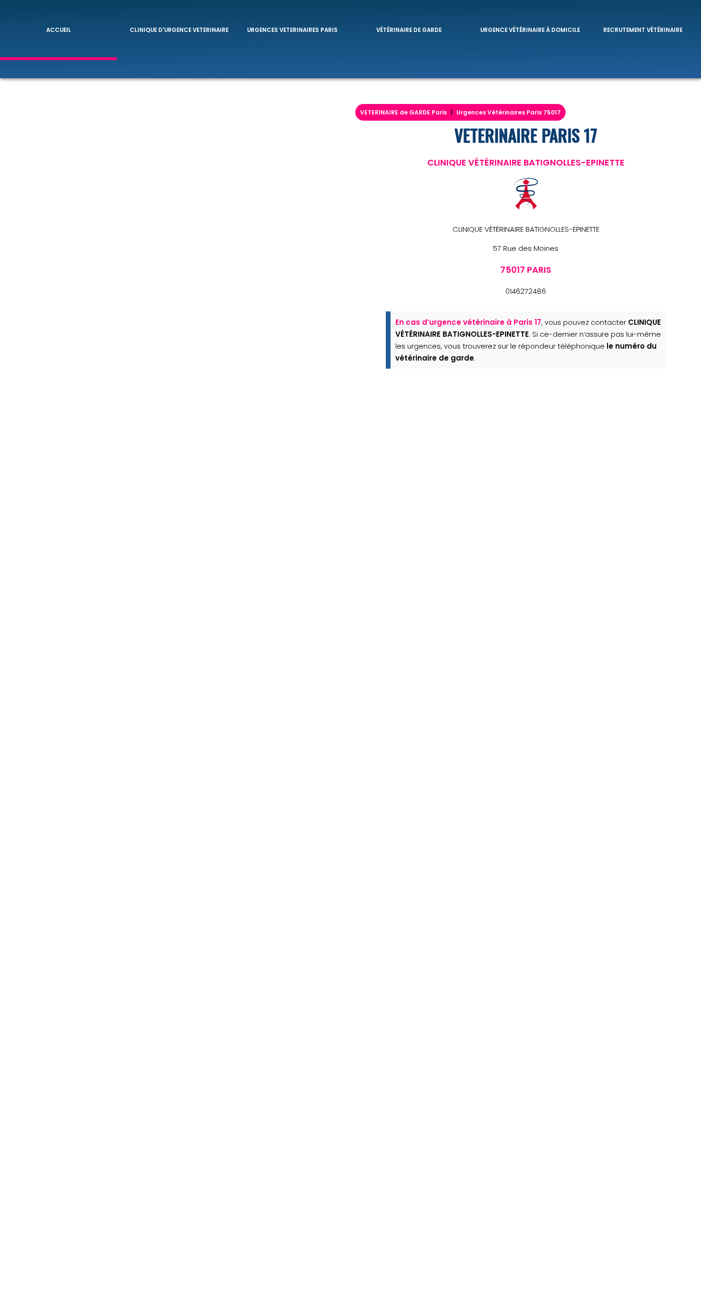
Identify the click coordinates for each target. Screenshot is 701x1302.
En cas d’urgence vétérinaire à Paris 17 (468, 322)
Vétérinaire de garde (409, 30)
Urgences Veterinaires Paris (292, 30)
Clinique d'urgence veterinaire (179, 30)
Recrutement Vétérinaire (642, 30)
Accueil (58, 30)
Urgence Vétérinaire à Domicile (530, 30)
